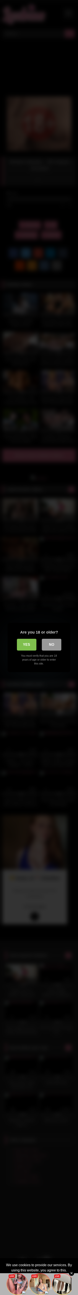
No (51, 644)
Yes (26, 644)
